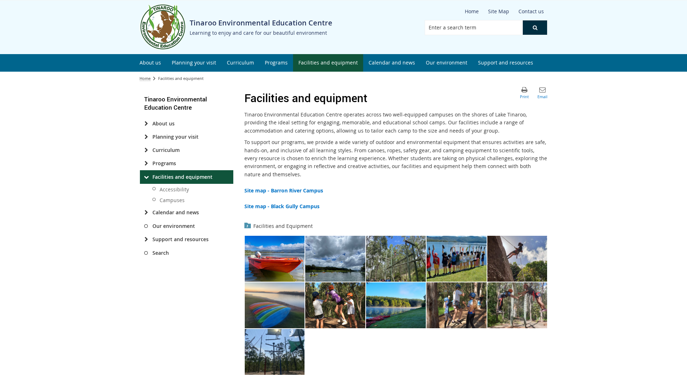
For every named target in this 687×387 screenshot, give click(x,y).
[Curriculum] (146, 150)
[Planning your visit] (146, 136)
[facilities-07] (335, 305)
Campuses (172, 200)
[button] (535, 27)
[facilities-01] (274, 258)
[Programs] (146, 163)
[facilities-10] (517, 305)
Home (145, 78)
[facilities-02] (335, 258)
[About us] (146, 123)
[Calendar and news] (146, 212)
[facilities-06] (274, 305)
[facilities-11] (274, 352)
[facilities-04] (456, 258)
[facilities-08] (396, 305)
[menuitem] (150, 63)
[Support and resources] (146, 239)
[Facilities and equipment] (146, 177)
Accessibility (174, 189)
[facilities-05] (517, 258)
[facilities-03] (396, 258)
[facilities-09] (456, 305)
